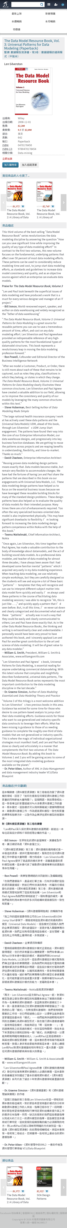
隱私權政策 (52, 1213)
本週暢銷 (17, 21)
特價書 (16, 29)
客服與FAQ (28, 1213)
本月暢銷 (50, 21)
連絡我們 (40, 1213)
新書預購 (50, 13)
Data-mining (25, 153)
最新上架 (17, 13)
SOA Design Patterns (43, 1196)
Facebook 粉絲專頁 (10, 1213)
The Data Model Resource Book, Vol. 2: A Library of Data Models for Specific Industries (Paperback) (18, 219)
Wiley (21, 118)
